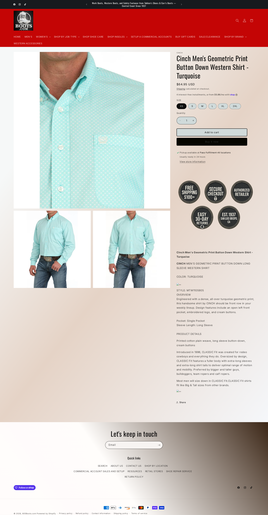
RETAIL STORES (154, 471)
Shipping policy (121, 513)
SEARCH (102, 466)
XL (222, 106)
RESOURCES (135, 471)
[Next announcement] (181, 4)
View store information (192, 161)
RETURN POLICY (134, 476)
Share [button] (182, 402)
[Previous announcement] (86, 4)
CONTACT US (133, 466)
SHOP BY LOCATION (156, 466)
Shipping (181, 89)
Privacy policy (65, 513)
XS (181, 106)
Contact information (101, 513)
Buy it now (212, 141)
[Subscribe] (159, 445)
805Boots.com (29, 513)
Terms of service (139, 513)
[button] (43, 36)
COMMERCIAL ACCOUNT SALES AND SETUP (99, 471)
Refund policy (82, 513)
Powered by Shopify (46, 513)
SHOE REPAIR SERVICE (179, 471)
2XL (235, 106)
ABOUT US (117, 466)
